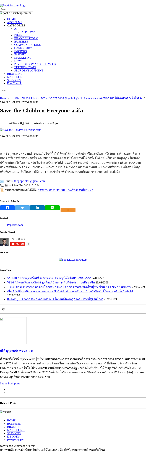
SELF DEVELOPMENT (28, 70)
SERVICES (14, 80)
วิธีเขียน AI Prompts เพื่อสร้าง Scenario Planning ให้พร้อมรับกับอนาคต (49, 278)
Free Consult (14, 83)
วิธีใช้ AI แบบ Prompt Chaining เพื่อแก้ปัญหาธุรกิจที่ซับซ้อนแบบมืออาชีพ (51, 282)
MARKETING (23, 57)
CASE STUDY (23, 48)
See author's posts (10, 383)
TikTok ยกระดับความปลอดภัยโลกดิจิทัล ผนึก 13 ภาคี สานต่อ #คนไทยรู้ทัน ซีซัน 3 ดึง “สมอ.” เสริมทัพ (69, 286)
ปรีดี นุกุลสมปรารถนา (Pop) (17, 350)
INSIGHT (20, 54)
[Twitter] (22, 207)
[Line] (52, 207)
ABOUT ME (14, 22)
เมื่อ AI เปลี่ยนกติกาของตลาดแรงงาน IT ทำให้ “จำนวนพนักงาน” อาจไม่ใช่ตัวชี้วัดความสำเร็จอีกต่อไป (70, 291)
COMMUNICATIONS (27, 44)
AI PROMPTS (29, 31)
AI (15, 28)
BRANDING (22, 35)
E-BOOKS (20, 51)
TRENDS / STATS (25, 67)
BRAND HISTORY (26, 38)
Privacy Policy (15, 439)
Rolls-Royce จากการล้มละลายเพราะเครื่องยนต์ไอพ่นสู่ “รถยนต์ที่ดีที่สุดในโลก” (55, 299)
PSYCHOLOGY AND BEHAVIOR (35, 64)
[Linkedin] (37, 207)
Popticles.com (15, 224)
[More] (69, 207)
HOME (11, 19)
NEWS (18, 60)
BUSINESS (21, 41)
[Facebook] (7, 207)
